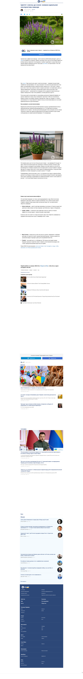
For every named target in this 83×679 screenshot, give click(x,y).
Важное (23, 365)
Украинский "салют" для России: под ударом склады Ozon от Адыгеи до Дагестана (37, 534)
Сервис (43, 638)
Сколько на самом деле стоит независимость (31, 574)
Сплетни (43, 661)
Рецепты (22, 643)
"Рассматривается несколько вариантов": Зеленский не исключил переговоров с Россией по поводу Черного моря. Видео (40, 452)
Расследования (45, 601)
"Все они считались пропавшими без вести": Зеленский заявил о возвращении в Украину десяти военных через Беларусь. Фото (40, 462)
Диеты (22, 645)
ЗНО (21, 629)
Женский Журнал (24, 665)
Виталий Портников (25, 529)
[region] (41, 74)
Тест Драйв (23, 636)
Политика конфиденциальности (47, 591)
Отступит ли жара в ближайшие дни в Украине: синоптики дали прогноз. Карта (38, 395)
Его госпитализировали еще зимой (27, 407)
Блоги (22, 603)
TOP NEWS (23, 429)
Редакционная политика (25, 272)
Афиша (22, 661)
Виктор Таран (23, 536)
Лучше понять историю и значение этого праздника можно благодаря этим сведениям (37, 389)
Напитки (43, 643)
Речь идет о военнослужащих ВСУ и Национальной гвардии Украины (34, 464)
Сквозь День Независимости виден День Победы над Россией (35, 519)
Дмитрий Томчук (24, 576)
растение (45, 63)
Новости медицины (24, 656)
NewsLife (33, 9)
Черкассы (22, 612)
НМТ (42, 629)
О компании (23, 589)
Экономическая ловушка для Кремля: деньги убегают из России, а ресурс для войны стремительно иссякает (38, 555)
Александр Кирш (24, 570)
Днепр (43, 610)
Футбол (22, 617)
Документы (44, 593)
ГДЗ (21, 626)
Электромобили (44, 636)
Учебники (43, 626)
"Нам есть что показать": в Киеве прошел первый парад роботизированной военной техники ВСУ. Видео (41, 470)
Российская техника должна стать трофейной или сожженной (35, 561)
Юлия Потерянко (27, 9)
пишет (24, 83)
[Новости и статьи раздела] (23, 362)
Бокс (42, 619)
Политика (44, 599)
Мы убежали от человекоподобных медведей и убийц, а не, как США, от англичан (37, 568)
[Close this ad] (82, 672)
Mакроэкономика (45, 650)
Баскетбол (43, 617)
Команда (43, 589)
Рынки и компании (24, 650)
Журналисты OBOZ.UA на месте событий (49, 595)
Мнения (23, 517)
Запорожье (23, 610)
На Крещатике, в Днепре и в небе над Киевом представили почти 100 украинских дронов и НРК (39, 472)
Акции (22, 638)
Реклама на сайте (24, 593)
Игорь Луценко (24, 521)
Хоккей (22, 619)
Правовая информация (25, 591)
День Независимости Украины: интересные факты (33, 387)
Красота (22, 663)
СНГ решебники (23, 631)
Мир (22, 601)
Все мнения (23, 581)
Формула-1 (23, 621)
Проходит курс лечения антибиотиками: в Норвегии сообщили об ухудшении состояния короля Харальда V (37, 404)
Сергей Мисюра (24, 562)
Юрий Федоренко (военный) (26, 557)
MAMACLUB (43, 656)
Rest (22, 514)
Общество (44, 603)
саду (22, 60)
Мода (42, 663)
